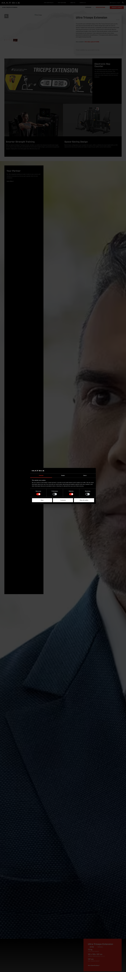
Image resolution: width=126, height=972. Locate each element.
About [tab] (84, 475)
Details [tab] (63, 475)
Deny (42, 500)
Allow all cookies (84, 500)
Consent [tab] (41, 475)
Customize (63, 500)
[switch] (55, 494)
